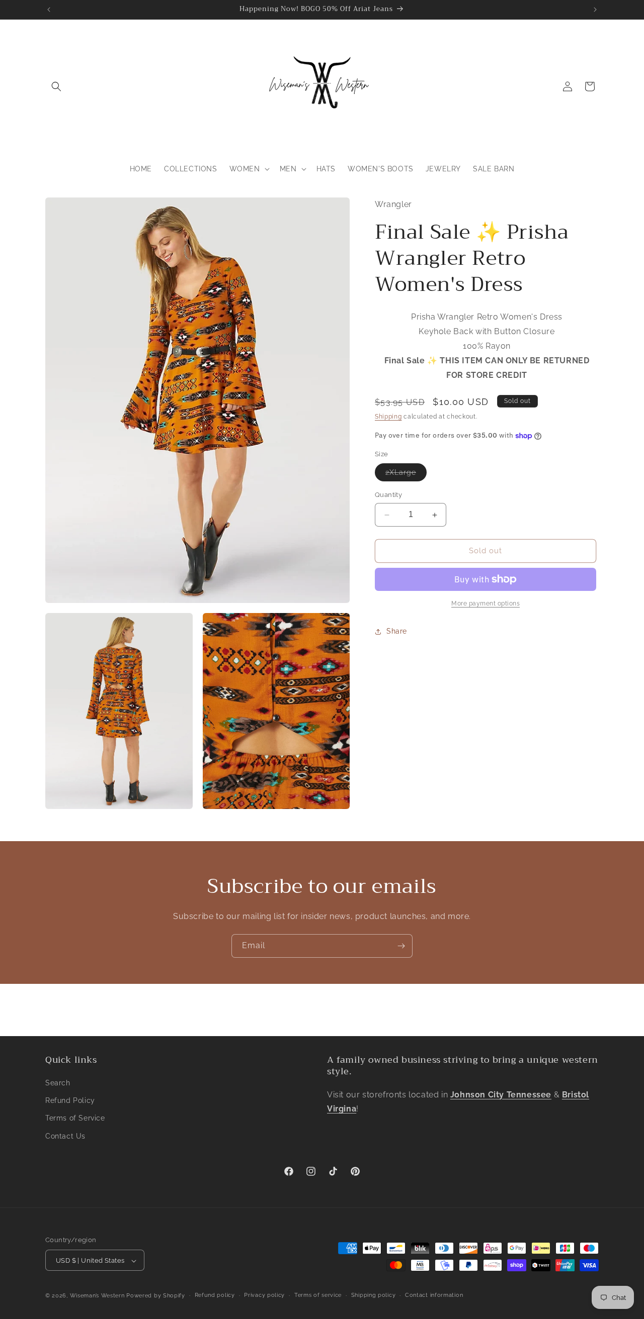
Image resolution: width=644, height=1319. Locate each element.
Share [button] (396, 631)
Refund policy (215, 1295)
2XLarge (406, 475)
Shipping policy (373, 1295)
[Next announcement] (595, 9)
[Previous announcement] (49, 9)
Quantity (388, 495)
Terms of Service (75, 1118)
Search (57, 1083)
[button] (56, 86)
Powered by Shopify (155, 1296)
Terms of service (318, 1295)
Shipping (388, 416)
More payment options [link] (485, 603)
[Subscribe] (401, 946)
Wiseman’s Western (98, 1296)
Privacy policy (264, 1295)
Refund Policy (70, 1101)
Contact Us (65, 1136)
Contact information (434, 1295)
